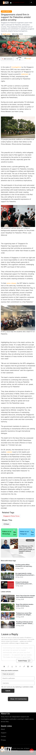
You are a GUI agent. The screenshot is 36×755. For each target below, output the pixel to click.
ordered (9, 452)
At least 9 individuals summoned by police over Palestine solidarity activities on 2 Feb (24, 584)
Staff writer (7, 34)
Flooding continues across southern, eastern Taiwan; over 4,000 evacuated (24, 623)
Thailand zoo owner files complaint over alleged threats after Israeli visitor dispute (24, 615)
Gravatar (15, 641)
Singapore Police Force (11, 516)
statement (24, 74)
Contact (3, 736)
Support (3, 733)
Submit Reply (22, 661)
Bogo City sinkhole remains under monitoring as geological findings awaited (25, 606)
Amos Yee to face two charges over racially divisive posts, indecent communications (25, 597)
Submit (8, 691)
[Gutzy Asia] (6, 2)
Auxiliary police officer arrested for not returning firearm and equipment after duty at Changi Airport (24, 567)
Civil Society (6, 11)
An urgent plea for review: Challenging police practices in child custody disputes (25, 575)
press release (11, 283)
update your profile (25, 641)
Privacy (3, 740)
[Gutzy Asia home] (6, 749)
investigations (16, 67)
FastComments (22, 639)
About (3, 729)
